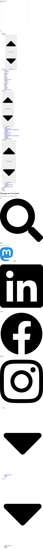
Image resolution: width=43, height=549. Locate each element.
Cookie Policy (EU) (8, 474)
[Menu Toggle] (0, 31)
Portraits (5, 70)
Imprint (5, 475)
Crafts (5, 72)
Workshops (6, 130)
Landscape (6, 73)
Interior (5, 75)
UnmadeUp (6, 183)
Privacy (5, 476)
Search (1, 198)
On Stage (6, 77)
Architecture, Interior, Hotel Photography (11, 129)
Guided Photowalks (7, 132)
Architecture (6, 71)
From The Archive (7, 79)
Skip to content (3, 1)
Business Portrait (7, 128)
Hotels (5, 74)
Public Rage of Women (8, 184)
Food (5, 76)
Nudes (5, 78)
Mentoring (6, 131)
